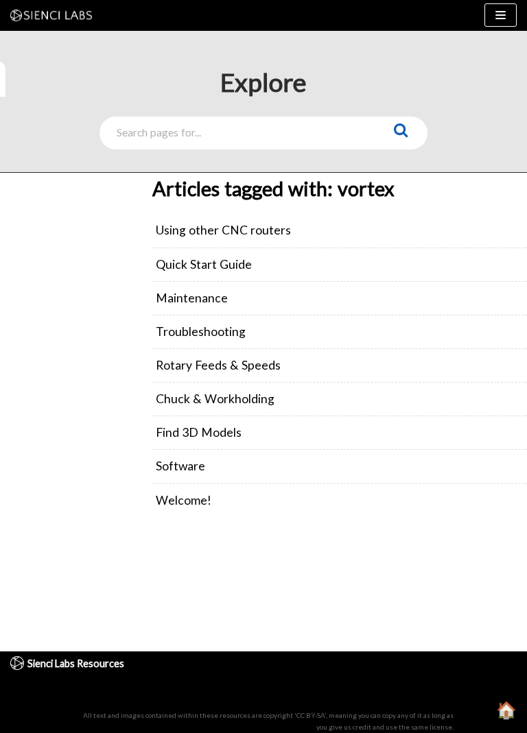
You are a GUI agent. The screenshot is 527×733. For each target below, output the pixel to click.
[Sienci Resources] (54, 15)
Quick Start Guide (204, 264)
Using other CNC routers (223, 230)
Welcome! (183, 500)
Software (180, 466)
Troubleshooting (201, 331)
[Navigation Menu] (500, 15)
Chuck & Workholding (215, 399)
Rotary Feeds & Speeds (218, 365)
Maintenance (192, 298)
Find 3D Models (199, 432)
